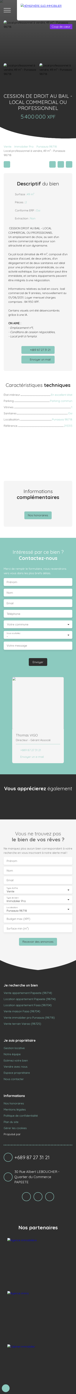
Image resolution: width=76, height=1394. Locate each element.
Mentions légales (15, 1109)
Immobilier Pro (24, 146)
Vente (7, 146)
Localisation (12, 907)
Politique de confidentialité (21, 1115)
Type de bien (12, 898)
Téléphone (13, 614)
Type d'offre (12, 888)
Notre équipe (12, 1054)
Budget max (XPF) (18, 919)
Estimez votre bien (16, 1060)
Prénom (12, 582)
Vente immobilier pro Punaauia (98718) (29, 1017)
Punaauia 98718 (47, 146)
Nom (10, 592)
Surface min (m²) (18, 928)
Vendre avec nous (15, 1066)
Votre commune (17, 624)
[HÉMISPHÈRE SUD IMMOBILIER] (46, 10)
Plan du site (11, 1122)
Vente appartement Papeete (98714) (28, 993)
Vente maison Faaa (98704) (22, 1011)
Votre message (17, 645)
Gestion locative (14, 1048)
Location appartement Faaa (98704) (28, 1005)
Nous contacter (14, 1079)
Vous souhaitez (13, 633)
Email (10, 603)
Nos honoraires (14, 1103)
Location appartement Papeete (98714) (30, 999)
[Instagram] (26, 1196)
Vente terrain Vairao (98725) (22, 1023)
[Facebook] (38, 1196)
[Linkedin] (49, 1196)
